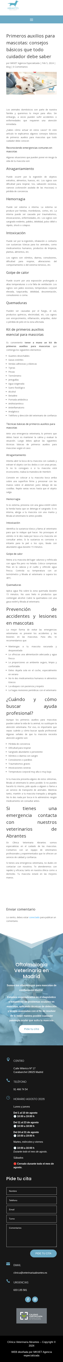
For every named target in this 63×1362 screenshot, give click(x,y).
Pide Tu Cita (43, 1253)
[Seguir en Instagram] (35, 1299)
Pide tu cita (31, 1029)
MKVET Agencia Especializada (25, 63)
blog (8, 66)
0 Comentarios (20, 66)
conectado (34, 917)
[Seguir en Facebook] (28, 1299)
